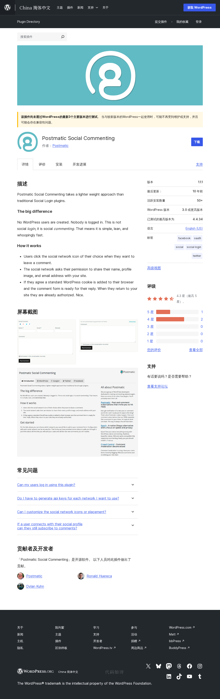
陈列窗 (59, 627)
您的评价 (154, 350)
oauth (197, 238)
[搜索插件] (62, 36)
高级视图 (154, 268)
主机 (20, 641)
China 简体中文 (68, 671)
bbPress (177, 641)
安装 (59, 164)
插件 (58, 641)
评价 (42, 164)
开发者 (97, 641)
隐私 (20, 648)
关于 (20, 627)
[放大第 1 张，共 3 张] (70, 325)
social (179, 247)
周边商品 (139, 648)
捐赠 (136, 641)
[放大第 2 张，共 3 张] (132, 325)
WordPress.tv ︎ (104, 648)
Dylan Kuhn (35, 586)
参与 (134, 627)
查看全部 (196, 350)
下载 (197, 142)
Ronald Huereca (99, 576)
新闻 (20, 634)
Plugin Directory (28, 21)
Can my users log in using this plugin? (46, 485)
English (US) (194, 228)
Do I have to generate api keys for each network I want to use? (68, 498)
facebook (184, 238)
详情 (25, 164)
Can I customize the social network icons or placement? (61, 512)
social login (194, 247)
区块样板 (61, 648)
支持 (199, 164)
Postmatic (60, 145)
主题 (58, 634)
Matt (174, 634)
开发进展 (79, 164)
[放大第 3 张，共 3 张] (132, 373)
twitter (197, 255)
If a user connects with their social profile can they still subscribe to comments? (49, 526)
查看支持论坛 (157, 386)
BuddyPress (179, 648)
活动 (134, 634)
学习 (96, 627)
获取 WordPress (200, 7)
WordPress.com (182, 627)
